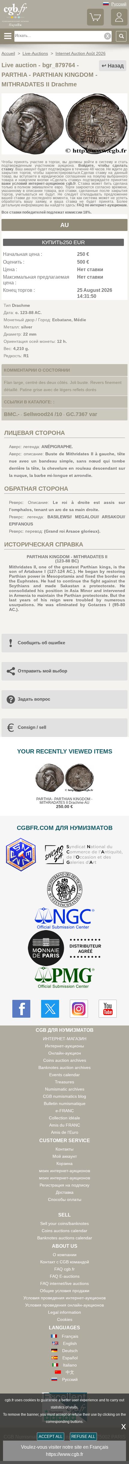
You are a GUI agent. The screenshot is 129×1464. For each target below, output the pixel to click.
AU (64, 225)
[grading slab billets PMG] (64, 978)
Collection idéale (64, 1117)
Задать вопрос (34, 699)
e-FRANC (65, 1110)
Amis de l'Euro (64, 1132)
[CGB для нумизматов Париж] (15, 26)
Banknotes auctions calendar (64, 1237)
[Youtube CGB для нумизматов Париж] (108, 1009)
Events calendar (64, 1074)
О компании (64, 1254)
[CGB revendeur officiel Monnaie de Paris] (64, 948)
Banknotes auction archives (64, 1067)
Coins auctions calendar (64, 1230)
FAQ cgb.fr (64, 1269)
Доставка (65, 1192)
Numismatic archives (64, 1089)
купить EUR (63, 242)
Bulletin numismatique (65, 1103)
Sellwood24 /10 (42, 414)
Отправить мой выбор (42, 670)
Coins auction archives (64, 1060)
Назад (116, 66)
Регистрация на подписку (64, 1185)
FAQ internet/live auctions (64, 1283)
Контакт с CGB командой (64, 1261)
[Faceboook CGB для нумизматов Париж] (21, 1009)
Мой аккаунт (64, 1156)
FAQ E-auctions (65, 1276)
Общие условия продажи (64, 1290)
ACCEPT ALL (50, 1436)
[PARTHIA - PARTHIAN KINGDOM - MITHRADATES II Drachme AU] (65, 153)
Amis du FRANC (64, 1125)
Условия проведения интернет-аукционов (64, 1297)
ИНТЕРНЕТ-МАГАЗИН (64, 1038)
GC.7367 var (81, 414)
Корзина (64, 1163)
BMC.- (12, 414)
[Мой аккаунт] (119, 24)
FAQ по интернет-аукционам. (102, 205)
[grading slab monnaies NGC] (64, 919)
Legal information (64, 1312)
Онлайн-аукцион (64, 1053)
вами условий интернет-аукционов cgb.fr (39, 183)
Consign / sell (32, 727)
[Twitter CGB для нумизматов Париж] (50, 1009)
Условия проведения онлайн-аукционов (64, 1305)
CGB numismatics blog (64, 1096)
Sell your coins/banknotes (64, 1223)
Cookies (64, 1319)
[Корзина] (95, 24)
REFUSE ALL (83, 1436)
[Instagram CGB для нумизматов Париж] (79, 1009)
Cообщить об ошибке (41, 642)
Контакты (65, 1149)
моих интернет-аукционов (64, 1170)
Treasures (64, 1081)
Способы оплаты (64, 1199)
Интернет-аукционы (64, 1045)
